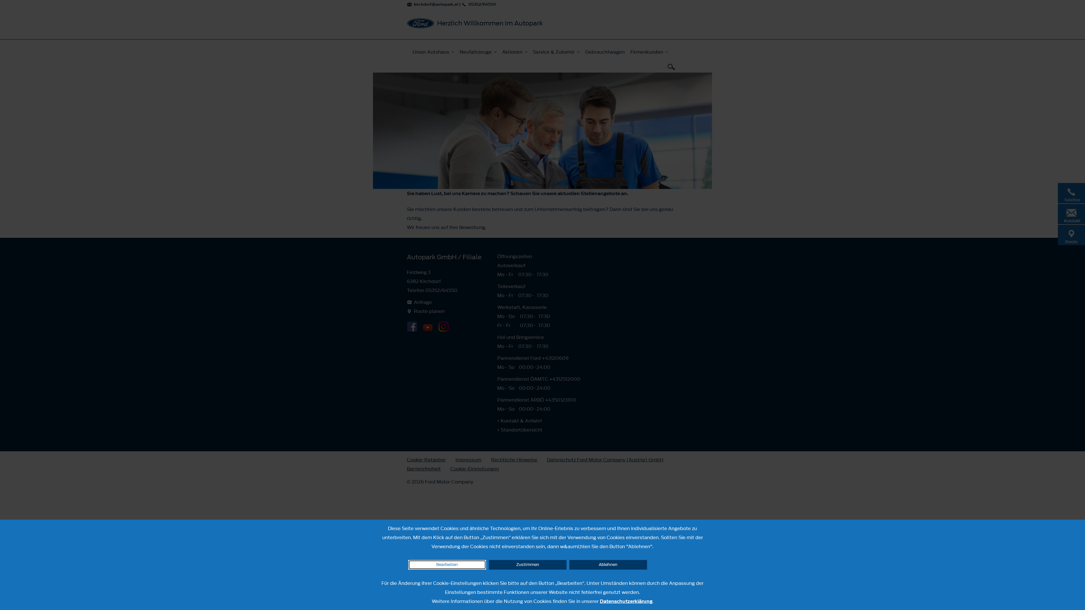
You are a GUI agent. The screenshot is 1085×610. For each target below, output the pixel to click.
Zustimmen (527, 565)
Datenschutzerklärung (626, 601)
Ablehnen (608, 565)
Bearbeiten (447, 565)
